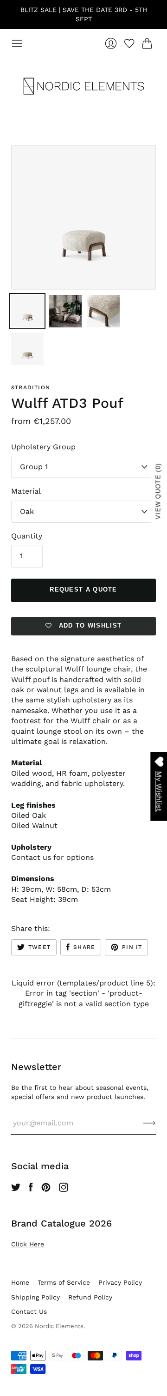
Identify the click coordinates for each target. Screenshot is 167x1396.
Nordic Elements (59, 1326)
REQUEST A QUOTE (83, 589)
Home (20, 1282)
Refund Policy (90, 1297)
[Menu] (17, 43)
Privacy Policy (120, 1282)
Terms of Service (64, 1282)
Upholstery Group (43, 446)
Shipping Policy (35, 1297)
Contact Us (29, 1311)
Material (26, 491)
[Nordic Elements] (83, 86)
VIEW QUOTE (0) (158, 491)
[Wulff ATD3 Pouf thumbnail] (27, 311)
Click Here (27, 1244)
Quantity (26, 536)
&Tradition (30, 387)
